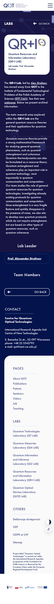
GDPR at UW (20, 534)
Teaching (18, 408)
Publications (20, 383)
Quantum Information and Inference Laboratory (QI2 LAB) (26, 459)
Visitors (17, 398)
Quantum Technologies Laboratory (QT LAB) (26, 433)
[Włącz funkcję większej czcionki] (48, 529)
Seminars (18, 393)
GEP (15, 527)
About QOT (20, 378)
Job (15, 403)
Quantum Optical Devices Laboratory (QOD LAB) (24, 492)
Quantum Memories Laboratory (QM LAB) (26, 445)
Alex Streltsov (39, 83)
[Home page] (25, 5)
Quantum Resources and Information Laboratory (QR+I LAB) (26, 476)
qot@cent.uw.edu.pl (25, 347)
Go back (44, 23)
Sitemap (17, 542)
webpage (10, 102)
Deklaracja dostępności (26, 519)
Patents (17, 388)
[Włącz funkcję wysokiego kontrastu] (48, 522)
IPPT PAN (21, 98)
